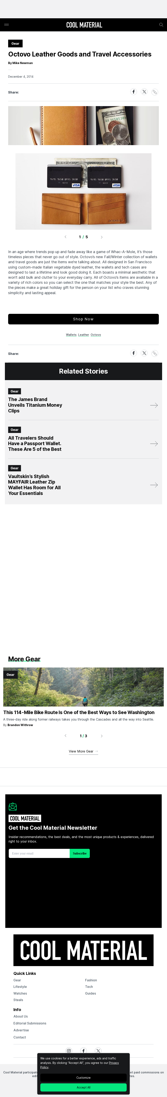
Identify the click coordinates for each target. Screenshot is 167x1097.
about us (20, 1016)
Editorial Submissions (29, 1023)
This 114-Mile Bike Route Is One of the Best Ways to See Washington (79, 712)
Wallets (71, 334)
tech (89, 987)
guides (90, 993)
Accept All (83, 1087)
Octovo (96, 334)
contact (19, 1037)
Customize (83, 1077)
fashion (91, 980)
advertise (21, 1030)
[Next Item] (102, 237)
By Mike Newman (20, 63)
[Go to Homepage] (84, 25)
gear (17, 980)
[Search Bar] (161, 24)
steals (18, 1000)
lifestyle (20, 987)
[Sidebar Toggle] (6, 24)
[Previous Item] (65, 237)
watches (20, 993)
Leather (83, 334)
